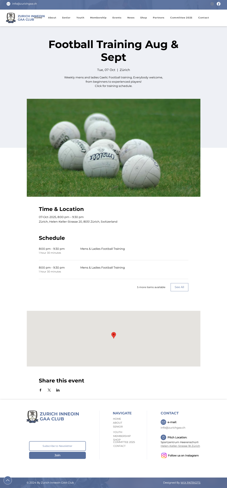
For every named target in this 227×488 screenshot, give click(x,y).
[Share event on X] (49, 390)
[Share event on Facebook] (40, 390)
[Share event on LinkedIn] (58, 390)
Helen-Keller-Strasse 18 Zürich (180, 446)
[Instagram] (212, 4)
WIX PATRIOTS (190, 482)
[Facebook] (218, 4)
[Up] (8, 480)
